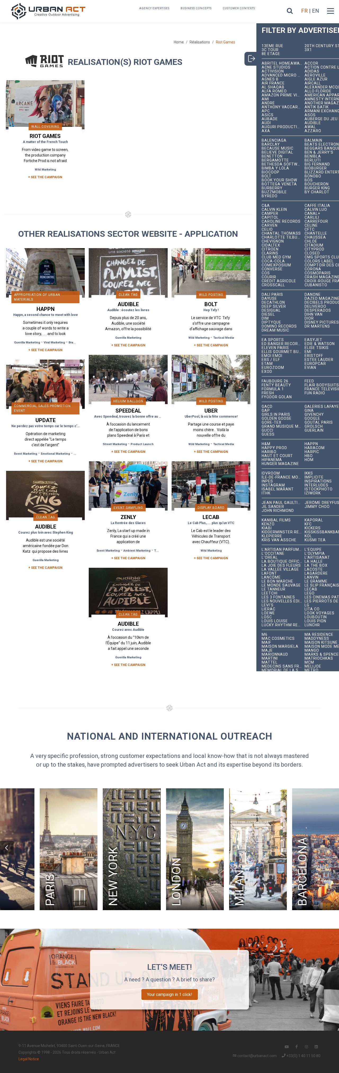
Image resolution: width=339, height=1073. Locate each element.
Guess (268, 434)
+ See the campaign (45, 350)
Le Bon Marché (277, 581)
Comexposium (276, 265)
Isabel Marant (278, 489)
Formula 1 (273, 389)
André (268, 103)
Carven (270, 225)
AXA (266, 131)
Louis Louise (275, 621)
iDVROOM (271, 473)
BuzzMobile (274, 192)
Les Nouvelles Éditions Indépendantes (283, 601)
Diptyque (271, 322)
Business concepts (196, 8)
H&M (266, 444)
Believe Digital (277, 152)
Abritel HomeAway (282, 63)
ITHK (266, 493)
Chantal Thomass (281, 233)
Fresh (268, 393)
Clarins (270, 253)
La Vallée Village (280, 569)
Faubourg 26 (275, 381)
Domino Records (279, 326)
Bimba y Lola (275, 168)
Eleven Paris (275, 348)
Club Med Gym (276, 257)
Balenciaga (274, 140)
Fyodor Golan (277, 397)
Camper (270, 214)
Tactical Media (223, 337)
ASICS (268, 115)
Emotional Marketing (55, 453)
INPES (267, 481)
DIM (265, 318)
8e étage (271, 54)
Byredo (270, 196)
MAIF (266, 643)
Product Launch (142, 444)
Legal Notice (29, 1059)
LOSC (267, 617)
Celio (267, 229)
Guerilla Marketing (27, 342)
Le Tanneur (274, 589)
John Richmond (278, 511)
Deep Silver (274, 307)
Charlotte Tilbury (282, 237)
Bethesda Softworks (283, 164)
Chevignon (273, 241)
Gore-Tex (272, 422)
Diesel (268, 314)
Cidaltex (271, 245)
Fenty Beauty (276, 385)
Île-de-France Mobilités (283, 477)
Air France (273, 83)
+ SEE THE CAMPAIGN (45, 177)
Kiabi (267, 528)
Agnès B (270, 79)
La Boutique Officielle (283, 562)
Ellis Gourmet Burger (283, 352)
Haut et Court (277, 456)
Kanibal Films (276, 520)
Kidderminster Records (283, 532)
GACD (267, 407)
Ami (265, 99)
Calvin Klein (274, 210)
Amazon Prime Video (283, 95)
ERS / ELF (271, 360)
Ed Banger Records (282, 344)
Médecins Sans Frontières (283, 666)
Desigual (271, 310)
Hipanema (272, 460)
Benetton (272, 156)
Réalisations (200, 42)
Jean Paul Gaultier (282, 503)
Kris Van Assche (279, 540)
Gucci (267, 430)
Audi (266, 123)
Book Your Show (279, 180)
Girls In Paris (276, 415)
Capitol (270, 218)
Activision (273, 71)
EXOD (267, 372)
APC (266, 111)
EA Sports (273, 340)
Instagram (273, 485)
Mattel (270, 662)
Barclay (271, 144)
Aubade (270, 119)
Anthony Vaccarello (283, 107)
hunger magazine (280, 464)
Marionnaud (275, 654)
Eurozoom (273, 368)
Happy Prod (274, 448)
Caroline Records (281, 221)
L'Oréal (270, 558)
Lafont (269, 573)
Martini (270, 658)
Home (179, 42)
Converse (272, 269)
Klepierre (272, 536)
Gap (266, 411)
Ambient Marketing (136, 550)
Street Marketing (115, 444)
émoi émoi (272, 356)
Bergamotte (275, 160)
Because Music (277, 148)
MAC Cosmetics (278, 639)
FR (304, 11)
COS (266, 273)
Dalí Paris (272, 295)
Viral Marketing (54, 342)
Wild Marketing (45, 169)
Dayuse (269, 299)
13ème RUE (272, 46)
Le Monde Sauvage (281, 585)
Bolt (266, 176)
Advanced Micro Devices (283, 75)
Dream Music (275, 330)
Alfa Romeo (274, 91)
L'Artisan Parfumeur (283, 550)
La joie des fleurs (281, 565)
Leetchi (270, 593)
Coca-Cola (273, 261)
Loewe (268, 613)
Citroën (270, 249)
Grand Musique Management (283, 426)
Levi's (268, 605)
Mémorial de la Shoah (283, 670)
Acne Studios (276, 67)
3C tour (270, 50)
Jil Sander (273, 507)
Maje (267, 650)
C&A (266, 206)
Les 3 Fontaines (278, 597)
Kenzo (268, 524)
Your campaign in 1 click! (169, 994)
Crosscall (273, 285)
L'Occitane (273, 554)
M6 (264, 635)
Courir (269, 277)
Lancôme (271, 577)
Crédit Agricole (279, 281)
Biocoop (270, 172)
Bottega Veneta (279, 184)
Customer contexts (239, 8)
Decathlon (273, 303)
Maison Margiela (280, 647)
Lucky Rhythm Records (283, 625)
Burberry (272, 188)
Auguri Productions (283, 127)
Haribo (269, 452)
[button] (7, 848)
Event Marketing (25, 453)
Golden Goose (277, 419)
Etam (267, 364)
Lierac (268, 609)
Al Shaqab (273, 87)
